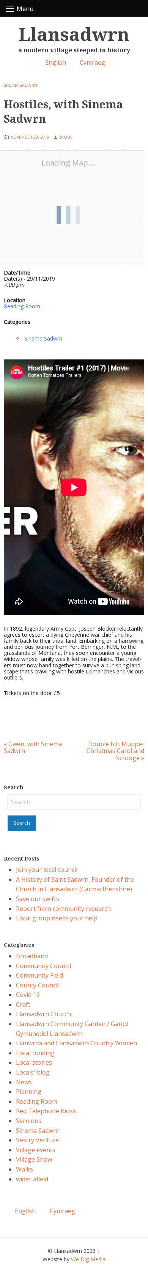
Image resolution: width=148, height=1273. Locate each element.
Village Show (34, 1159)
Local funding (35, 1053)
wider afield (32, 1179)
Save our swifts (37, 899)
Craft (23, 1004)
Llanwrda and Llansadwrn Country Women (76, 1043)
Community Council (43, 966)
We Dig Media (88, 1259)
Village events (35, 1150)
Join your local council (46, 869)
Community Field (39, 975)
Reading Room (22, 306)
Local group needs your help (57, 918)
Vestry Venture (37, 1140)
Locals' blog (33, 1072)
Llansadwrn (74, 34)
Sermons (28, 1121)
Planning (28, 1091)
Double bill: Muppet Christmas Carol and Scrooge (115, 751)
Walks (24, 1169)
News (24, 1082)
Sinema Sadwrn (20, 85)
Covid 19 (28, 994)
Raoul (65, 137)
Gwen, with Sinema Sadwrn (33, 747)
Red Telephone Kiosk (46, 1111)
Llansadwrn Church (43, 1014)
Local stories (34, 1062)
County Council (37, 985)
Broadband (32, 956)
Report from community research (63, 908)
